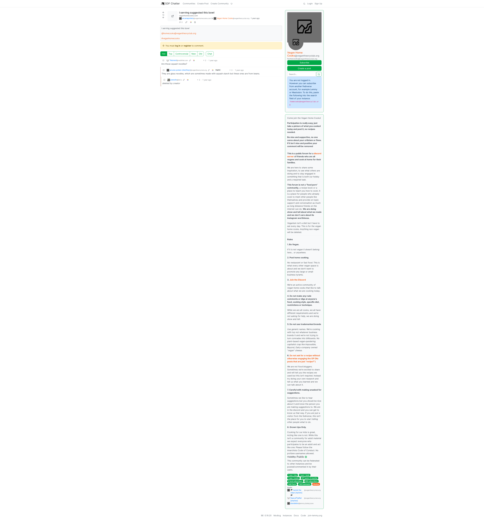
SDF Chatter (172, 3)
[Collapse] (163, 60)
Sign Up (318, 3)
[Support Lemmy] (231, 3)
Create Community (220, 3)
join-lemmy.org (315, 515)
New (193, 53)
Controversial (181, 53)
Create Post (203, 3)
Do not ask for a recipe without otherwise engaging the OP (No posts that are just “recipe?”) (303, 358)
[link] (186, 22)
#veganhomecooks (170, 38)
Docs (296, 515)
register (187, 45)
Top (170, 53)
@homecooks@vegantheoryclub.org (178, 33)
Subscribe (304, 62)
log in (177, 45)
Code (303, 515)
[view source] (195, 22)
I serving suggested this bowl (196, 12)
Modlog (316, 484)
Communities (189, 3)
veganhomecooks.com (188, 16)
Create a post (304, 68)
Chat (209, 53)
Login (310, 3)
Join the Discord (298, 279)
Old (200, 53)
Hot (163, 53)
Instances (287, 515)
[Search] (304, 3)
